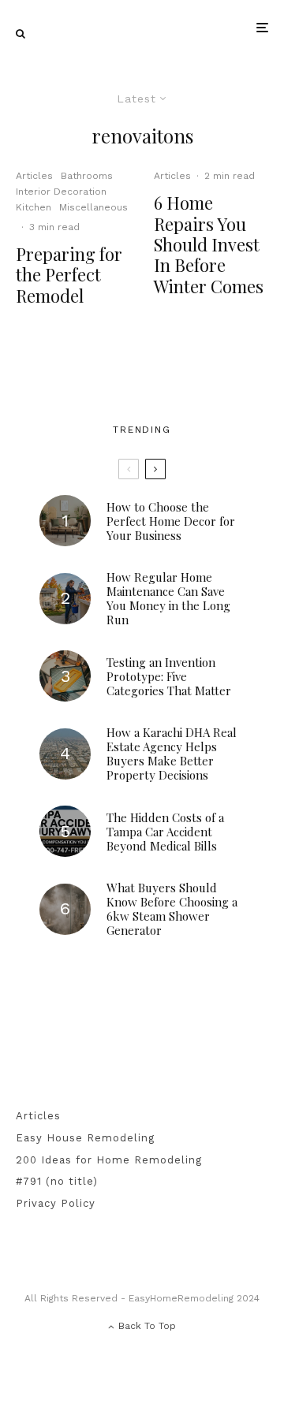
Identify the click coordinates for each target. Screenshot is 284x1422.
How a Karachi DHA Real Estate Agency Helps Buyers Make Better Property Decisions (171, 753)
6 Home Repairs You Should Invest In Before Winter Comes (208, 244)
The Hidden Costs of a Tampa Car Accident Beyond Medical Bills (165, 831)
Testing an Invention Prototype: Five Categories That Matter (168, 676)
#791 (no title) (57, 1181)
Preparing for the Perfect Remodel (69, 275)
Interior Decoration (61, 191)
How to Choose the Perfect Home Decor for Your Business (170, 521)
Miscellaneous (93, 207)
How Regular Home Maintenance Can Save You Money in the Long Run (168, 598)
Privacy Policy (55, 1203)
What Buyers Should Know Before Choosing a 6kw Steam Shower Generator (171, 908)
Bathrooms (87, 175)
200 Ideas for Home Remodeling (109, 1160)
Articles (34, 175)
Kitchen (33, 207)
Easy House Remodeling (85, 1138)
